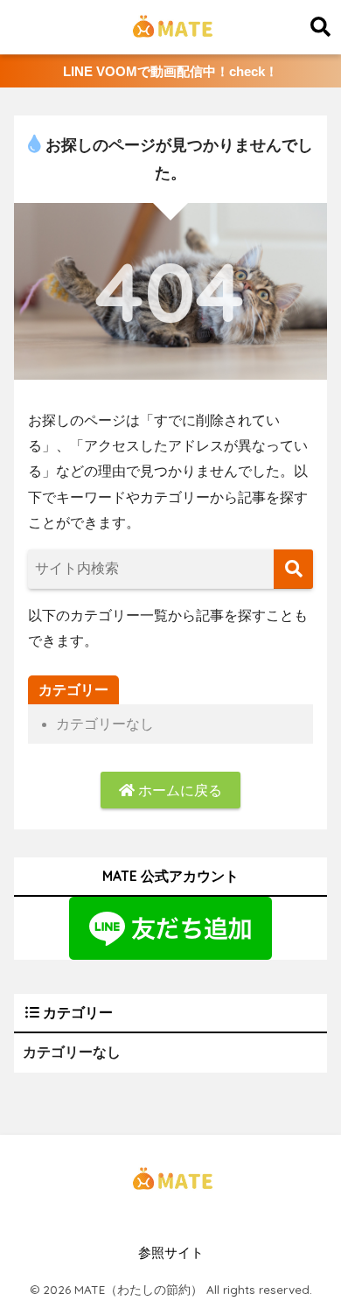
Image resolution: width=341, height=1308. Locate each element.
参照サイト (171, 1253)
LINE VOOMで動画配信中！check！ (170, 71)
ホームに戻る (178, 790)
